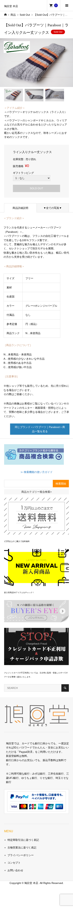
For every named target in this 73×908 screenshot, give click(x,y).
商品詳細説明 (20, 207)
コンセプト (14, 862)
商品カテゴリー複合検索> (36, 491)
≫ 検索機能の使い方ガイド (36, 472)
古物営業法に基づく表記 (21, 847)
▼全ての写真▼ (52, 207)
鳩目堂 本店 (11, 6)
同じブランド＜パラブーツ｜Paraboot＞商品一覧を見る (40, 429)
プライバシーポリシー (20, 855)
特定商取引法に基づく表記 (23, 839)
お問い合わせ (15, 870)
